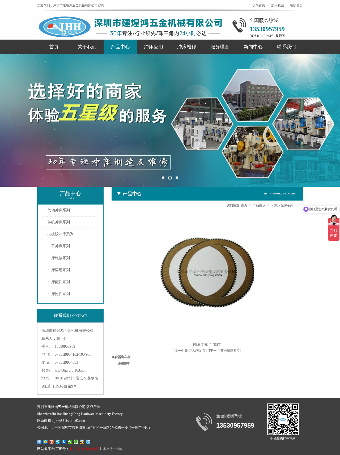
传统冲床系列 (59, 222)
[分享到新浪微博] (51, 442)
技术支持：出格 (111, 449)
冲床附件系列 (59, 294)
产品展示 (259, 205)
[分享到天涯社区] (88, 442)
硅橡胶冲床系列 (61, 234)
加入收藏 (277, 5)
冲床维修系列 (59, 258)
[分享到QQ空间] (45, 442)
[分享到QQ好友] (82, 442)
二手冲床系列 (59, 246)
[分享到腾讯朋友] (76, 442)
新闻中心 (253, 46)
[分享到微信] (70, 442)
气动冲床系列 (59, 210)
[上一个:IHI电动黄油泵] (190, 350)
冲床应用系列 (59, 270)
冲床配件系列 (59, 282)
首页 (54, 46)
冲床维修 (186, 46)
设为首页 (258, 5)
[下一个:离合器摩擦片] (225, 350)
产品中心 (120, 46)
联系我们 (286, 46)
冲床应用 (153, 46)
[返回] (217, 345)
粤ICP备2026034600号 (84, 449)
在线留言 (296, 5)
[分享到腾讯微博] (58, 442)
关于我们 (87, 46)
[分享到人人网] (64, 442)
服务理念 (220, 46)
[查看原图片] (202, 345)
